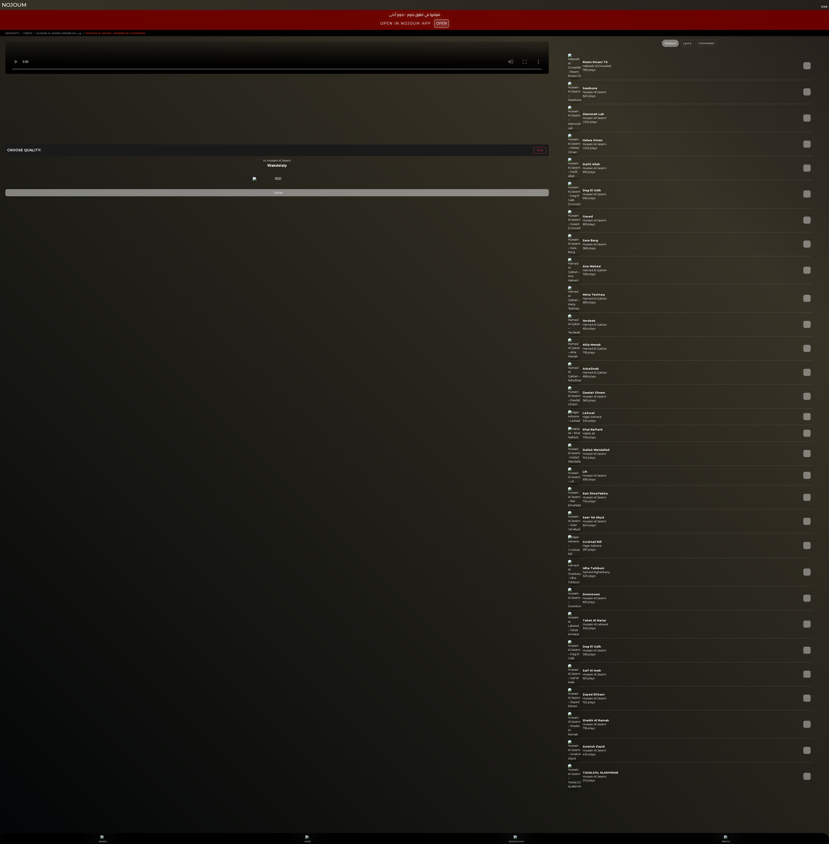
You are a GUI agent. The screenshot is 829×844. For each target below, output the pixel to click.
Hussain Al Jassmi (279, 160)
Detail (278, 192)
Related (670, 43)
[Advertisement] (277, 109)
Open (441, 23)
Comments (706, 43)
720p (539, 150)
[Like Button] (289, 179)
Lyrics (687, 43)
